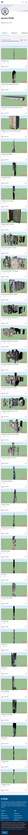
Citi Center (4, 574)
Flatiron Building (5, 691)
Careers (2, 813)
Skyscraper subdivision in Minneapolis (10, 434)
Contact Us (16, 819)
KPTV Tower (4, 668)
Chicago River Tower (6, 177)
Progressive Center (6, 551)
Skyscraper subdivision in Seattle (9, 247)
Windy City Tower (5, 504)
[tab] (4, 33)
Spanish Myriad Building (7, 714)
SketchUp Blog (4, 815)
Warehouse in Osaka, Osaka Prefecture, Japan (12, 107)
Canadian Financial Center (7, 201)
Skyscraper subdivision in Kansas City (10, 317)
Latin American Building (7, 481)
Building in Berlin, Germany (8, 224)
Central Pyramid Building (7, 597)
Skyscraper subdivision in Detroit (9, 457)
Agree (4, 832)
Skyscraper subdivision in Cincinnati (10, 341)
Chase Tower (4, 644)
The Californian (5, 621)
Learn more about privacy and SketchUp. (12, 829)
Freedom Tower (5, 761)
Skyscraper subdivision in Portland (9, 294)
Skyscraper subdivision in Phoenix (9, 387)
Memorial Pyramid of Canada (8, 527)
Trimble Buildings (5, 817)
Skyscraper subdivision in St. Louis (9, 411)
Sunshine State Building (7, 154)
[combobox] (26, 40)
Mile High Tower (5, 60)
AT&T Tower (4, 738)
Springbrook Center (6, 784)
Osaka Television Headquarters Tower (10, 84)
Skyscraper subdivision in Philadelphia (10, 364)
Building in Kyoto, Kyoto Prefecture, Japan (11, 130)
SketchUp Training (18, 817)
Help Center (16, 813)
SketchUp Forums (18, 815)
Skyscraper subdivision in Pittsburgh (10, 271)
